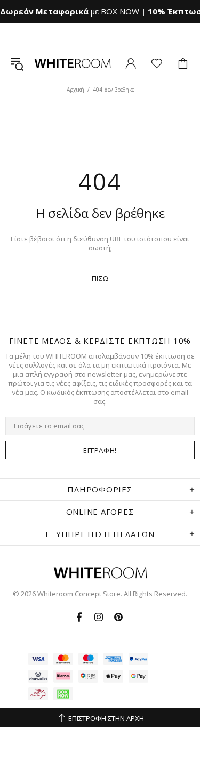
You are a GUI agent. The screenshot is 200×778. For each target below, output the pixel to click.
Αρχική (75, 89)
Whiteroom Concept (72, 63)
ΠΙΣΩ (100, 278)
